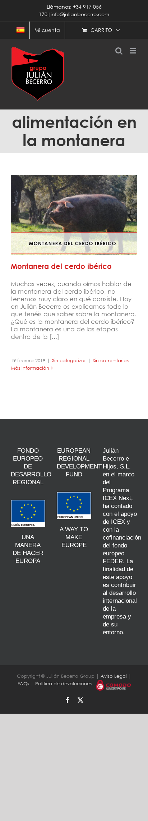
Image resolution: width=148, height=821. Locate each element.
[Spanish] (20, 30)
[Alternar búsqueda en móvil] (118, 51)
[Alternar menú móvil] (133, 51)
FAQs (23, 684)
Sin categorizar (69, 361)
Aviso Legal (114, 676)
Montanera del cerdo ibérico (74, 209)
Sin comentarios (111, 361)
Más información (30, 368)
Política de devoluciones (63, 684)
